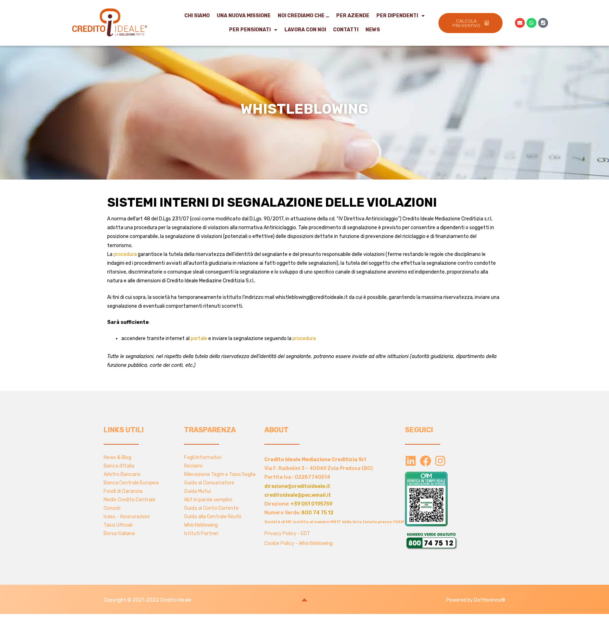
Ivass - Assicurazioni (127, 517)
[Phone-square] (543, 23)
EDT (305, 534)
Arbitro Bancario (122, 474)
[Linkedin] (410, 460)
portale (199, 338)
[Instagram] (440, 460)
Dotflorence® (489, 600)
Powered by (460, 600)
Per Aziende (352, 16)
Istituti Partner (201, 534)
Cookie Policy (279, 543)
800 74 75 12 (317, 513)
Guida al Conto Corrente (211, 508)
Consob (112, 508)
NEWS (372, 30)
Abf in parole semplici (208, 500)
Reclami (193, 466)
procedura (125, 254)
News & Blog (117, 457)
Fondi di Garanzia (123, 491)
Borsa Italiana (119, 534)
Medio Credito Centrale (129, 500)
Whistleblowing (201, 525)
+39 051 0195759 (311, 504)
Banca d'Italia (119, 466)
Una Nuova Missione (244, 16)
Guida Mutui (197, 491)
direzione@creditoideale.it (297, 486)
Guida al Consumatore (209, 483)
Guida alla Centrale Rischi (212, 517)
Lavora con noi (305, 30)
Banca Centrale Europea (131, 483)
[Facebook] (425, 460)
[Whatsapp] (531, 23)
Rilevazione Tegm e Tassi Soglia (220, 474)
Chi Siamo (197, 16)
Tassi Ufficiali (118, 525)
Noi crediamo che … (303, 16)
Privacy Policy (280, 534)
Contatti (345, 30)
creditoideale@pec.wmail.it (297, 495)
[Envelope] (520, 23)
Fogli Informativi (202, 457)
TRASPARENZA (210, 430)
